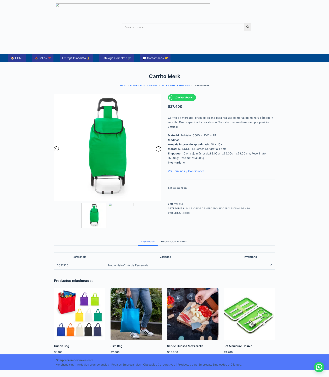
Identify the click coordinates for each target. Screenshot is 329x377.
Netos (186, 213)
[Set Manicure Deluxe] (249, 314)
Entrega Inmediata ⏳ (76, 58)
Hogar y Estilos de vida (235, 208)
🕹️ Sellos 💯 (43, 58)
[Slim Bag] (136, 314)
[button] (319, 367)
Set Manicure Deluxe (238, 346)
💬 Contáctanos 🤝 (155, 58)
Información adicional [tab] (174, 241)
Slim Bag (117, 346)
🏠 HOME (17, 58)
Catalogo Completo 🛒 (116, 58)
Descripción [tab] (148, 241)
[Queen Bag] (79, 314)
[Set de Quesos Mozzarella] (192, 314)
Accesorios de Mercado (202, 208)
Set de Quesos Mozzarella (185, 346)
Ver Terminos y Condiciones (186, 171)
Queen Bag (61, 346)
